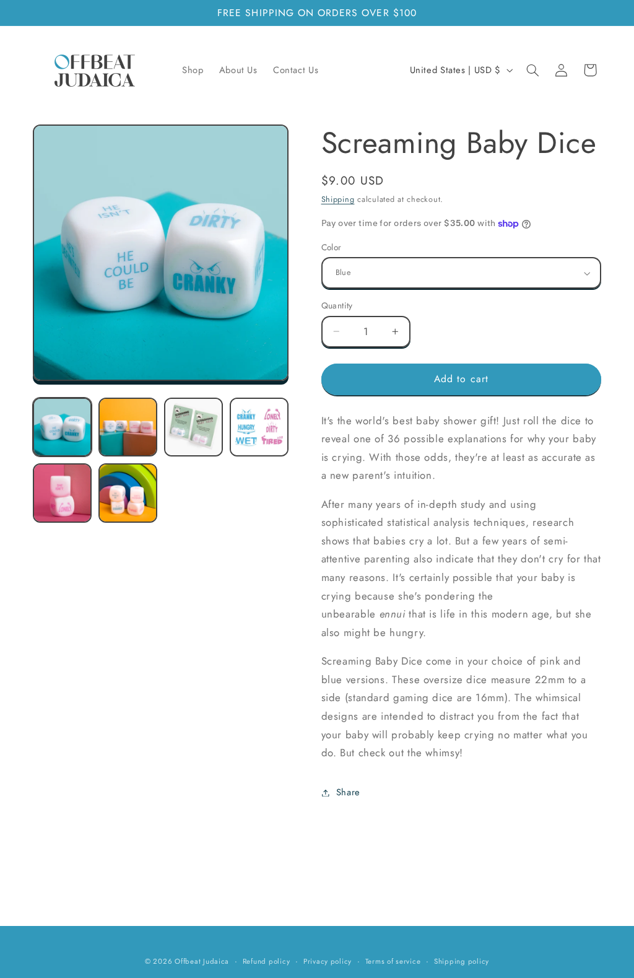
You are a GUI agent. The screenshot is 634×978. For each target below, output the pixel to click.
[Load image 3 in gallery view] (194, 427)
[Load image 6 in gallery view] (128, 493)
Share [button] (348, 792)
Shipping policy (461, 961)
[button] (532, 70)
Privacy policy (327, 961)
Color (331, 247)
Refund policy (266, 961)
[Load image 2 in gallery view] (128, 427)
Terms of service (393, 961)
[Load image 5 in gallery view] (62, 493)
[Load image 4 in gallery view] (259, 427)
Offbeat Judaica (202, 961)
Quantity (337, 305)
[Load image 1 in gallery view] (62, 427)
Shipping (338, 199)
